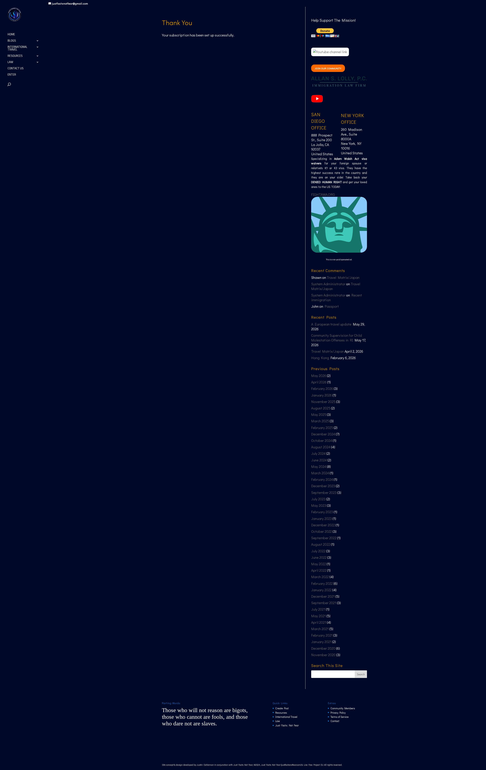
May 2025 (318, 414)
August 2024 (320, 447)
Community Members (343, 708)
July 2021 (318, 609)
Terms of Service (340, 717)
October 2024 (321, 440)
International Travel (17, 49)
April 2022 (318, 570)
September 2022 (323, 537)
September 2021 (323, 602)
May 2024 (318, 466)
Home (11, 35)
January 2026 (321, 395)
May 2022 (318, 563)
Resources (15, 56)
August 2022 (320, 544)
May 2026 (318, 375)
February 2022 (322, 583)
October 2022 (321, 531)
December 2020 (323, 648)
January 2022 (321, 589)
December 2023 (323, 485)
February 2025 (322, 427)
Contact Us (16, 69)
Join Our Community (328, 68)
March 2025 (320, 420)
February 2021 (322, 635)
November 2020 (323, 654)
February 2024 (322, 479)
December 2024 (323, 434)
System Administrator (328, 283)
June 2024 (319, 460)
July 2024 (318, 453)
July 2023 (318, 499)
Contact (335, 721)
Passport (332, 306)
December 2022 (323, 525)
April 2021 (318, 622)
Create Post (282, 708)
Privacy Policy (338, 712)
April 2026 (319, 382)
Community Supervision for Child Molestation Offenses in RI (336, 337)
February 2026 (322, 388)
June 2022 (319, 557)
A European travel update (331, 324)
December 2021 (323, 596)
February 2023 (322, 511)
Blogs (12, 41)
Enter (12, 75)
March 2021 (320, 628)
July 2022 (318, 551)
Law (10, 63)
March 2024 (320, 473)
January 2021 (321, 641)
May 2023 (318, 505)
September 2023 (324, 492)
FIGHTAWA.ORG (323, 194)
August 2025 (320, 408)
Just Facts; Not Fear (287, 725)
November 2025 (323, 401)
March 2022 (320, 576)
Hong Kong (320, 357)
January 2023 (321, 518)
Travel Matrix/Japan (343, 277)
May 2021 (318, 615)
